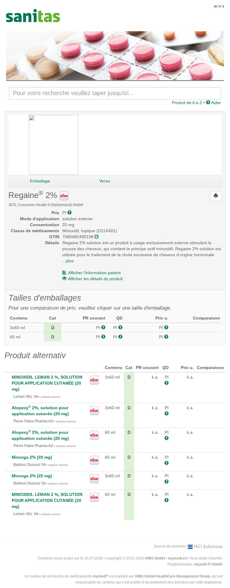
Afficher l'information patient (94, 272)
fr (220, 6)
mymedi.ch (177, 558)
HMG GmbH (155, 558)
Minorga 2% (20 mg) (32, 457)
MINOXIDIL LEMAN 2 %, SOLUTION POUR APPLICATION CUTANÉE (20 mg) (47, 383)
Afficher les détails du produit (95, 278)
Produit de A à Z (187, 102)
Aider (215, 102)
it (223, 6)
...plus (68, 260)
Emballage (40, 180)
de (215, 6)
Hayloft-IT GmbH (208, 564)
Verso (104, 180)
